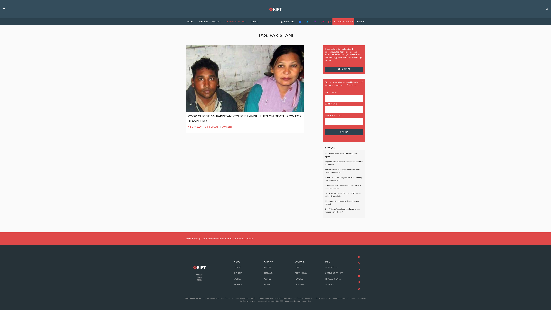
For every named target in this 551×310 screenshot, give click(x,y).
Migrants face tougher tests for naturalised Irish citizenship (344, 163)
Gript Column (211, 127)
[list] (245, 273)
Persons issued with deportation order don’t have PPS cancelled (342, 171)
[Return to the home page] (199, 267)
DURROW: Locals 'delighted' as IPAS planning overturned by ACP (343, 179)
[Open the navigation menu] (4, 9)
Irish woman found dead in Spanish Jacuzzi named (342, 202)
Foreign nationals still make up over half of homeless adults (219, 238)
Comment (227, 127)
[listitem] (245, 267)
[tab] (190, 21)
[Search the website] (547, 9)
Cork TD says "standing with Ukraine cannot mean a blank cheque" (342, 210)
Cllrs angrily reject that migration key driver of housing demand (343, 186)
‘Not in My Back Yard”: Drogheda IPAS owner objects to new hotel (343, 194)
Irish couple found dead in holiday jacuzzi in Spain (342, 155)
